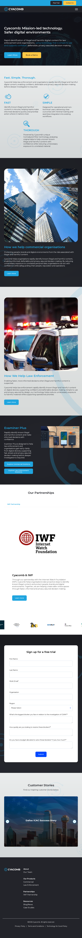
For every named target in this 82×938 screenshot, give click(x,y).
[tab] (14, 505)
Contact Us (70, 3)
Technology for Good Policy (57, 926)
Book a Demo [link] (32, 55)
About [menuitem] (26, 869)
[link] (13, 9)
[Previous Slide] (7, 821)
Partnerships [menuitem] (29, 892)
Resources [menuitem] (28, 901)
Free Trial (56, 3)
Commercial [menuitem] (28, 882)
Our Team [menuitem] (27, 872)
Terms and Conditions (37, 926)
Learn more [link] (19, 598)
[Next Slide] (74, 821)
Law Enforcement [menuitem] (31, 885)
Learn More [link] (12, 55)
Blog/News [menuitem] (28, 905)
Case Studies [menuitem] (28, 908)
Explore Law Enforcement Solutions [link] (18, 471)
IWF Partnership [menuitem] (30, 895)
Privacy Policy (21, 926)
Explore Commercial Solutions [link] (18, 464)
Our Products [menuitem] (29, 879)
